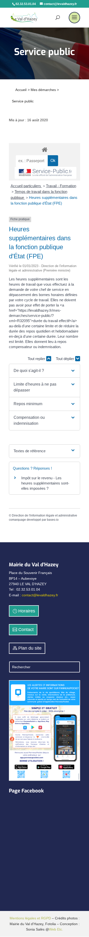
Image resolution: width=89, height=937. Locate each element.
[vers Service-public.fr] (45, 173)
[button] (44, 370)
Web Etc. (56, 929)
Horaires (26, 610)
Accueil (20, 90)
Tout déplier (65, 359)
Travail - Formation (61, 186)
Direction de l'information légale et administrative (44, 515)
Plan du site (30, 648)
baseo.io (53, 519)
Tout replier (37, 359)
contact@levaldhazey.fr (40, 595)
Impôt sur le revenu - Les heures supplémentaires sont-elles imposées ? (45, 483)
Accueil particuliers (26, 186)
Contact (26, 629)
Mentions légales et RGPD (30, 918)
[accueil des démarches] (44, 149)
